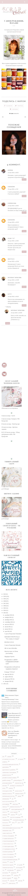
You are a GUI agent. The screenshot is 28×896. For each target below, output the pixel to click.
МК (12, 798)
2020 (4, 596)
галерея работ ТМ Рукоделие (9, 772)
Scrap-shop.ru (12, 883)
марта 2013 (8, 676)
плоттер (4, 817)
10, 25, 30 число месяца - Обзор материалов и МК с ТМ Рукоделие (11, 434)
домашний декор (18, 780)
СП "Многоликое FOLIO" (8, 843)
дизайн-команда (6, 780)
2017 (4, 603)
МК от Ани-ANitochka (11, 648)
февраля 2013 (9, 679)
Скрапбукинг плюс (7, 830)
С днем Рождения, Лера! (11, 151)
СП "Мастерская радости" (8, 841)
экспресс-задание (6, 878)
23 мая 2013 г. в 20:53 (13, 222)
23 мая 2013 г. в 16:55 (13, 172)
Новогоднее (5, 809)
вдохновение (5, 767)
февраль (19, 870)
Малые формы (18, 791)
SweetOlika (18, 895)
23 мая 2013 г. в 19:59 (13, 205)
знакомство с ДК (19, 783)
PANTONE (20, 880)
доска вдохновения (7, 783)
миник (19, 796)
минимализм (5, 798)
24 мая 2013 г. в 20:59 (16, 312)
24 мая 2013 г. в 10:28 (13, 296)
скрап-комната (6, 825)
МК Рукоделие (5, 804)
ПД (19, 814)
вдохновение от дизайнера (8, 769)
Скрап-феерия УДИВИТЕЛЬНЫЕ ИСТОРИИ (11, 828)
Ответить (24, 179)
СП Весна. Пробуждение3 (8, 854)
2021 (4, 594)
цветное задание (6, 875)
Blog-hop (4, 880)
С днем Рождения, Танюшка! (13, 633)
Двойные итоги (9, 642)
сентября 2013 (9, 622)
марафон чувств (19, 793)
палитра (13, 814)
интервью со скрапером (16, 785)
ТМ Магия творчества (7, 867)
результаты (5, 822)
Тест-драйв (19, 865)
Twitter (20, 105)
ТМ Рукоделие (19, 867)
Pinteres (15, 109)
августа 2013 (8, 624)
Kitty (10, 294)
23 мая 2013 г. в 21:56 (13, 241)
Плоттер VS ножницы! (15, 817)
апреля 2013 (8, 674)
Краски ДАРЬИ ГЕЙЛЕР (7, 791)
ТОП (3, 870)
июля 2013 (8, 626)
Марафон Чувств (9, 656)
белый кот (4, 762)
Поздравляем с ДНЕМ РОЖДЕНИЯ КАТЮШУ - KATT (12, 662)
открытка (4, 814)
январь (15, 878)
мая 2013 (7, 631)
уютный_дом (10, 870)
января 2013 (8, 681)
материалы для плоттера (8, 796)
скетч (19, 822)
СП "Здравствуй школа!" (8, 838)
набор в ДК (15, 804)
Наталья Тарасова (14, 277)
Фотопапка (5, 872)
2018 (4, 601)
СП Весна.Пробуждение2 (8, 857)
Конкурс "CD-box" (10, 672)
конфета (11, 788)
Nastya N (11, 259)
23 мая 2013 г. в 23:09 (13, 280)
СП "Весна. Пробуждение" (8, 835)
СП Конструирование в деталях (9, 859)
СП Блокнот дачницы (7, 851)
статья (11, 862)
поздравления (5, 820)
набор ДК (4, 806)
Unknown (11, 186)
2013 (4, 612)
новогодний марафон (16, 809)
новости (16, 113)
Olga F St (11, 238)
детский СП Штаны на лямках (9, 777)
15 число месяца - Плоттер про (11, 424)
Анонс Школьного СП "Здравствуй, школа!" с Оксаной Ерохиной (14, 715)
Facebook (9, 105)
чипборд (16, 875)
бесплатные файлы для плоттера (10, 764)
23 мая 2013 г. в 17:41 (13, 189)
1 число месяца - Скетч (8, 415)
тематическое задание (7, 865)
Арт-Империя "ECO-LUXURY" (8, 759)
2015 (4, 608)
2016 (4, 605)
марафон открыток (7, 793)
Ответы (8, 307)
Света (13, 822)
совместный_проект (7, 833)
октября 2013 (8, 619)
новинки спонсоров (15, 806)
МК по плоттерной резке (8, 801)
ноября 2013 (8, 617)
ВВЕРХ (15, 890)
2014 (4, 610)
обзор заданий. (14, 812)
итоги (3, 788)
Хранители (13, 872)
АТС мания (20, 759)
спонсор (4, 862)
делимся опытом (6, 775)
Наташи (18, 32)
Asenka (10, 170)
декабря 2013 (8, 615)
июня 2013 (8, 629)
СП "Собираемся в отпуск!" (8, 849)
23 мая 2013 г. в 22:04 (13, 261)
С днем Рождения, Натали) (12, 645)
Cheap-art (12, 880)
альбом (9, 756)
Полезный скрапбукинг (18, 820)
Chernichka (12, 203)
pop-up (4, 883)
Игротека (4, 785)
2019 (4, 598)
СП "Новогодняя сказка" (8, 846)
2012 (4, 683)
